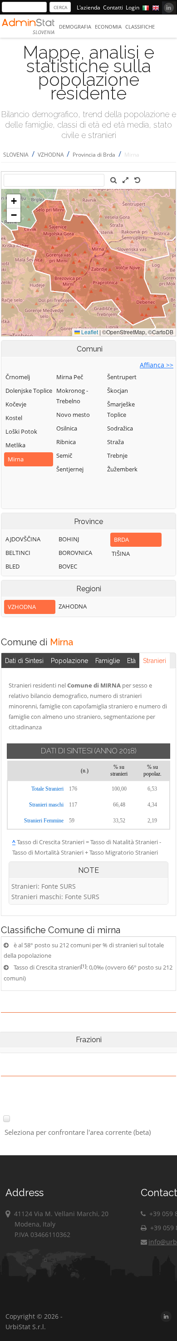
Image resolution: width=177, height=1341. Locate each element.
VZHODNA (51, 154)
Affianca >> (156, 365)
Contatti (113, 7)
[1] (83, 966)
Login (132, 7)
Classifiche (140, 26)
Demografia (75, 26)
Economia (108, 26)
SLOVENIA (16, 154)
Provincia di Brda (94, 154)
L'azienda (88, 7)
